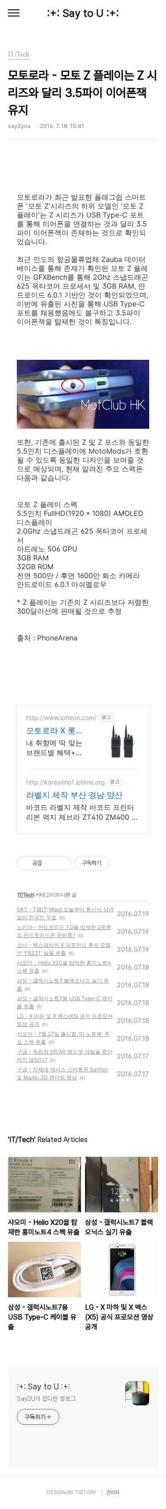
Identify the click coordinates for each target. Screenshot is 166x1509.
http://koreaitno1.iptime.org (65, 782)
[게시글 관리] (61, 863)
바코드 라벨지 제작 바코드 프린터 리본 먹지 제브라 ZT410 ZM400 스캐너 (82, 812)
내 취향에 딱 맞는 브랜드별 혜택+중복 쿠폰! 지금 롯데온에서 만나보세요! (56, 747)
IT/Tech (26, 894)
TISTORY (86, 1492)
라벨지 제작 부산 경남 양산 (74, 795)
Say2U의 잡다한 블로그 (46, 1398)
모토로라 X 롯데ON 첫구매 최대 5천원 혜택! (55, 731)
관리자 (113, 1492)
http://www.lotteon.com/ (61, 717)
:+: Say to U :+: (83, 13)
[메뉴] (14, 13)
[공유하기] (50, 863)
